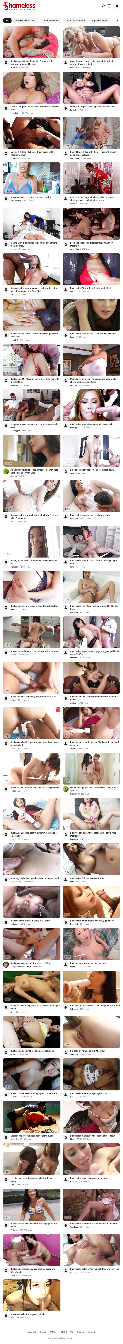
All (7, 20)
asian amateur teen (75, 20)
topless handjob (100, 20)
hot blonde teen (51, 20)
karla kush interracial (26, 20)
